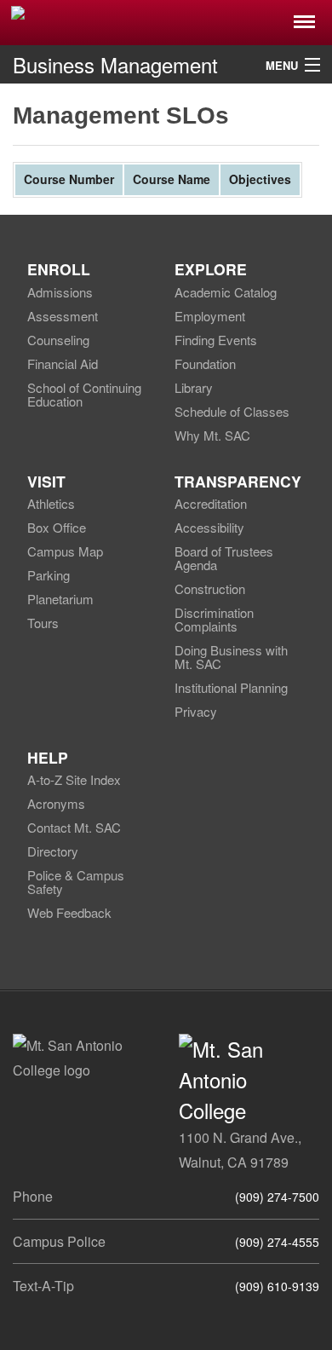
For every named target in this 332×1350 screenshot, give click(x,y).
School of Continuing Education (84, 394)
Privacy (196, 711)
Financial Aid (62, 363)
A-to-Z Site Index (74, 779)
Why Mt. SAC (212, 435)
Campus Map (65, 551)
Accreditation (211, 503)
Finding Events (216, 340)
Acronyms (56, 803)
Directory (52, 851)
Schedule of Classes (232, 411)
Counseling (58, 340)
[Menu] (304, 16)
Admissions (60, 292)
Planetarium (60, 599)
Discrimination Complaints (214, 619)
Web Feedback (69, 912)
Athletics (51, 503)
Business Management (115, 64)
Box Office (56, 527)
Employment (210, 316)
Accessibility (209, 527)
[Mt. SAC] (166, 21)
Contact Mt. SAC (74, 827)
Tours (43, 623)
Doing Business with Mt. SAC (231, 656)
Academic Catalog (226, 292)
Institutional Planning (231, 687)
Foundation (205, 363)
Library (194, 387)
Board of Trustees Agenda (224, 558)
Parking (48, 575)
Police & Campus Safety (75, 881)
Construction (210, 588)
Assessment (62, 316)
